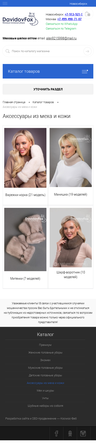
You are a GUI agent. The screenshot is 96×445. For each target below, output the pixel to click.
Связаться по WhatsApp (61, 24)
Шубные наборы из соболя (45, 405)
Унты (45, 398)
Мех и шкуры (45, 390)
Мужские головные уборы (45, 367)
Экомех (45, 360)
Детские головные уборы (45, 375)
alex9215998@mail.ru (61, 38)
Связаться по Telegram (61, 28)
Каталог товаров (24, 71)
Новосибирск (78, 3)
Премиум (45, 345)
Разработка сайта (17, 418)
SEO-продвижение (44, 418)
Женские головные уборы (45, 352)
